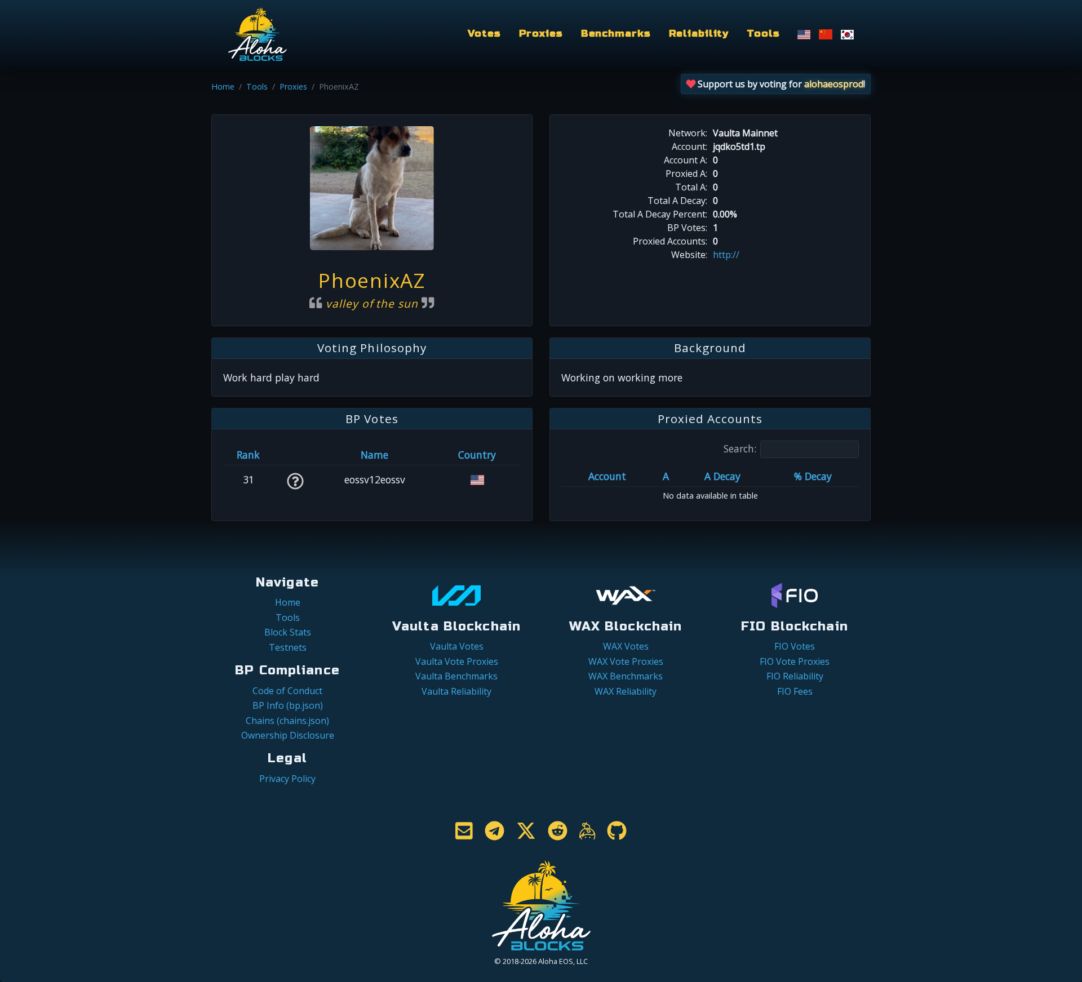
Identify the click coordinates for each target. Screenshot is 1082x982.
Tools (763, 33)
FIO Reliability (794, 676)
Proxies (541, 33)
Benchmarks (616, 33)
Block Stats (287, 632)
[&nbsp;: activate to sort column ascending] (295, 455)
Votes (484, 33)
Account (607, 476)
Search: (740, 448)
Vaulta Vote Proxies (456, 661)
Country (477, 454)
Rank (248, 454)
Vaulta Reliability (456, 691)
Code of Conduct (287, 691)
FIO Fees (795, 691)
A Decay (722, 476)
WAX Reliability (626, 691)
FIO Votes (794, 646)
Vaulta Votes (457, 646)
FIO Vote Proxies (795, 661)
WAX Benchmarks (625, 676)
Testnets (288, 647)
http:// (726, 254)
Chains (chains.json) (287, 720)
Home (222, 86)
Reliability (699, 33)
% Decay (813, 476)
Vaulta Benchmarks (456, 676)
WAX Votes (626, 646)
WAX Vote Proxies (625, 661)
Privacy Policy (287, 778)
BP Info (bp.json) (287, 705)
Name (374, 454)
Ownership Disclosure (287, 735)
